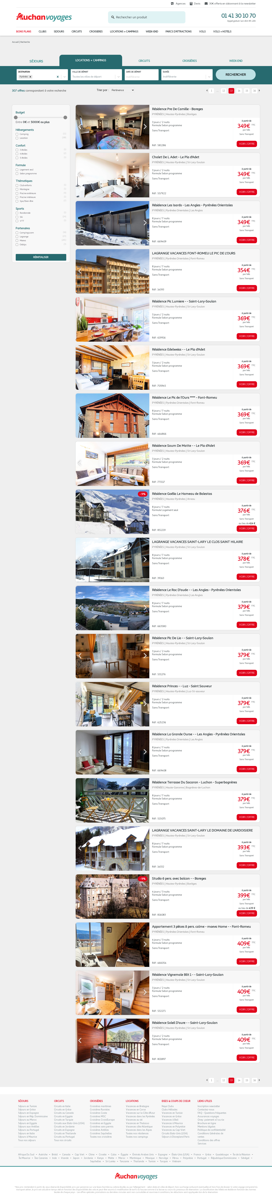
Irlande (64, 1158)
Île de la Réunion (241, 1154)
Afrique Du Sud (26, 1154)
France (197, 1154)
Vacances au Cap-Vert (173, 1130)
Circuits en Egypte (63, 1116)
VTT (22, 221)
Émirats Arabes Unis (143, 1154)
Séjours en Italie (26, 1133)
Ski (21, 217)
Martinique (135, 1158)
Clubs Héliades (169, 1109)
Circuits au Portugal (64, 1136)
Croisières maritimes (100, 1106)
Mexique (150, 1158)
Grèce (208, 1154)
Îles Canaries (41, 1158)
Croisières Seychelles (101, 1133)
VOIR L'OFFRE (247, 143)
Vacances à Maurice (172, 1123)
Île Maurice (24, 1158)
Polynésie (188, 1158)
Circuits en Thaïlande (65, 1133)
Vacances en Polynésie (173, 1126)
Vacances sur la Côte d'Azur (140, 1113)
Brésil (55, 1154)
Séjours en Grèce (27, 1109)
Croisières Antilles (99, 1130)
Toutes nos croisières (101, 1136)
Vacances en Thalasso (137, 1123)
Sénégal (245, 1158)
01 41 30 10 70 (238, 15)
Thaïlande (138, 1161)
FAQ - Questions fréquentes (212, 1113)
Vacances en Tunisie (172, 1113)
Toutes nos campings (137, 1136)
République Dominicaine (223, 1158)
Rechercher (236, 75)
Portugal (201, 1158)
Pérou (175, 1158)
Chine (91, 1154)
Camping (24, 134)
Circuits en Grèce (62, 1109)
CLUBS (42, 31)
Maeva (23, 240)
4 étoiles (23, 153)
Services (202, 1143)
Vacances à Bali (170, 1119)
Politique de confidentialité (211, 1130)
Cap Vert (79, 1154)
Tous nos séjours (27, 1140)
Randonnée (25, 213)
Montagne (24, 189)
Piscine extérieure (28, 193)
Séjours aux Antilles (28, 1126)
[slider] (16, 117)
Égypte (124, 1154)
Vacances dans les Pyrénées (140, 1116)
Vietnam (176, 1161)
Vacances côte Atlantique (139, 1126)
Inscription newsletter (209, 1106)
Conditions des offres (209, 1140)
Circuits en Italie (62, 1106)
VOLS (202, 31)
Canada (66, 1154)
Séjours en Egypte (27, 1123)
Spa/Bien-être (26, 201)
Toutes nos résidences (137, 1133)
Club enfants (26, 185)
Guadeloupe (222, 1154)
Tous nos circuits (62, 1140)
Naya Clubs (168, 1106)
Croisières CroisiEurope (102, 1119)
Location (24, 138)
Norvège (163, 1158)
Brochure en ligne (207, 1123)
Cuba (113, 1154)
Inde (54, 1158)
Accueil (15, 42)
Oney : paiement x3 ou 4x (211, 1119)
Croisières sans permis (101, 1126)
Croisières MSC (98, 1116)
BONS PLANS (23, 31)
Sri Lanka (110, 1161)
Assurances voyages (208, 1116)
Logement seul (26, 169)
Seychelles (95, 1161)
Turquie (164, 1161)
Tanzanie (124, 1161)
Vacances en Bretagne (137, 1106)
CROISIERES (96, 31)
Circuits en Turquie (63, 1119)
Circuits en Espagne (64, 1130)
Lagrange (24, 236)
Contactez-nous (206, 1109)
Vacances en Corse (136, 1109)
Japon (76, 1158)
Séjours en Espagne (28, 1113)
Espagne (162, 1154)
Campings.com (27, 232)
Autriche (43, 1154)
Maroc (121, 1158)
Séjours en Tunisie (27, 1106)
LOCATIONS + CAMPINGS (124, 31)
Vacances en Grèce (171, 1116)
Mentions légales (206, 1126)
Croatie (102, 1154)
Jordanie (88, 1158)
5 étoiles (23, 157)
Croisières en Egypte (100, 1123)
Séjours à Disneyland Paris (175, 1136)
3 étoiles (23, 150)
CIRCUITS (77, 31)
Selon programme (28, 173)
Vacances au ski (134, 1119)
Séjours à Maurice (27, 1136)
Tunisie (151, 1161)
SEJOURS (59, 31)
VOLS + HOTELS (222, 31)
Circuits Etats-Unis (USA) (175, 1133)
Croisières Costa (98, 1113)
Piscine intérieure (28, 197)
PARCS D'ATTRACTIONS (179, 31)
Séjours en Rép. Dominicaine (33, 1116)
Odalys (23, 244)
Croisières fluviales (100, 1109)
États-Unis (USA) (180, 1154)
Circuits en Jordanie (64, 1126)
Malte (111, 1158)
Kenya (100, 1158)
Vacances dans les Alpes (139, 1130)
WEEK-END (152, 31)
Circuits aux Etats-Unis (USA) (69, 1123)
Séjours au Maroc (27, 1119)
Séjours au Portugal (28, 1130)
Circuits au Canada (64, 1113)
